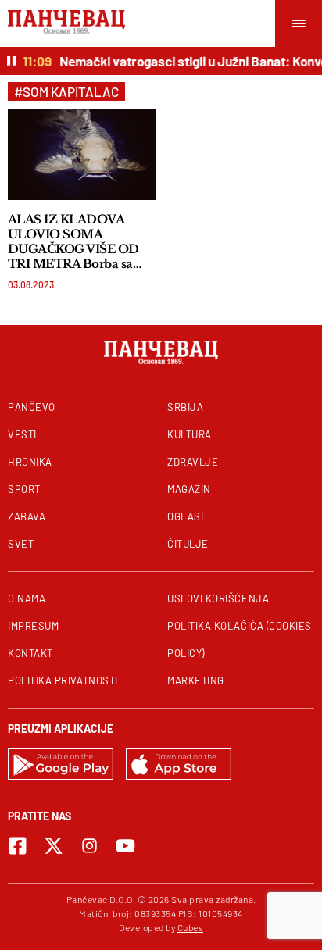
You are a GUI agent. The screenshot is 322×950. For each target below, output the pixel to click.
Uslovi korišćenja (218, 598)
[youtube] (125, 845)
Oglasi (185, 516)
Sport (24, 489)
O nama (26, 598)
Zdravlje (192, 461)
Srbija (185, 407)
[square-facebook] (17, 845)
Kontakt (30, 653)
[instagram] (89, 845)
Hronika (30, 461)
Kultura (189, 434)
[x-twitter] (53, 845)
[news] (82, 154)
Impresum (33, 626)
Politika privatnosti (63, 680)
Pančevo (31, 407)
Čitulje (188, 544)
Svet (21, 544)
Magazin (189, 489)
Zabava (26, 516)
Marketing (195, 680)
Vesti (22, 434)
